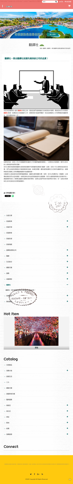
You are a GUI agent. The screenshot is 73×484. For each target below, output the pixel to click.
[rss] (42, 474)
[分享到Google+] (38, 474)
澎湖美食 (8, 233)
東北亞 (7, 411)
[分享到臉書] (34, 474)
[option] (36, 333)
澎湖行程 (8, 227)
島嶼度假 (8, 434)
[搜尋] (56, 2)
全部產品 (8, 365)
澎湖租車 (8, 221)
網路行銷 (8, 267)
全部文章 (8, 215)
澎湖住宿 (8, 238)
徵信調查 (8, 301)
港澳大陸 (8, 370)
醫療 (6, 256)
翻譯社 (44, 48)
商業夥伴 (8, 296)
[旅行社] (9, 6)
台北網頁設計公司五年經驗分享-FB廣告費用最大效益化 (36, 348)
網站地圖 (68, 1)
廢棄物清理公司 (10, 250)
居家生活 (8, 376)
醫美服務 (8, 399)
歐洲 (6, 423)
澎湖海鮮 (8, 244)
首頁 (41, 48)
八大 (6, 382)
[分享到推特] (31, 474)
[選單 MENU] (2, 6)
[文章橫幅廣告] (36, 25)
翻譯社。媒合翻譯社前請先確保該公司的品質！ (59, 48)
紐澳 (6, 428)
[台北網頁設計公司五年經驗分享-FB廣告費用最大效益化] (36, 331)
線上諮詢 (53, 34)
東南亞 (7, 405)
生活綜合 (8, 262)
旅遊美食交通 (9, 394)
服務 (6, 273)
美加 (6, 417)
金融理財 (8, 279)
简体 (62, 1)
